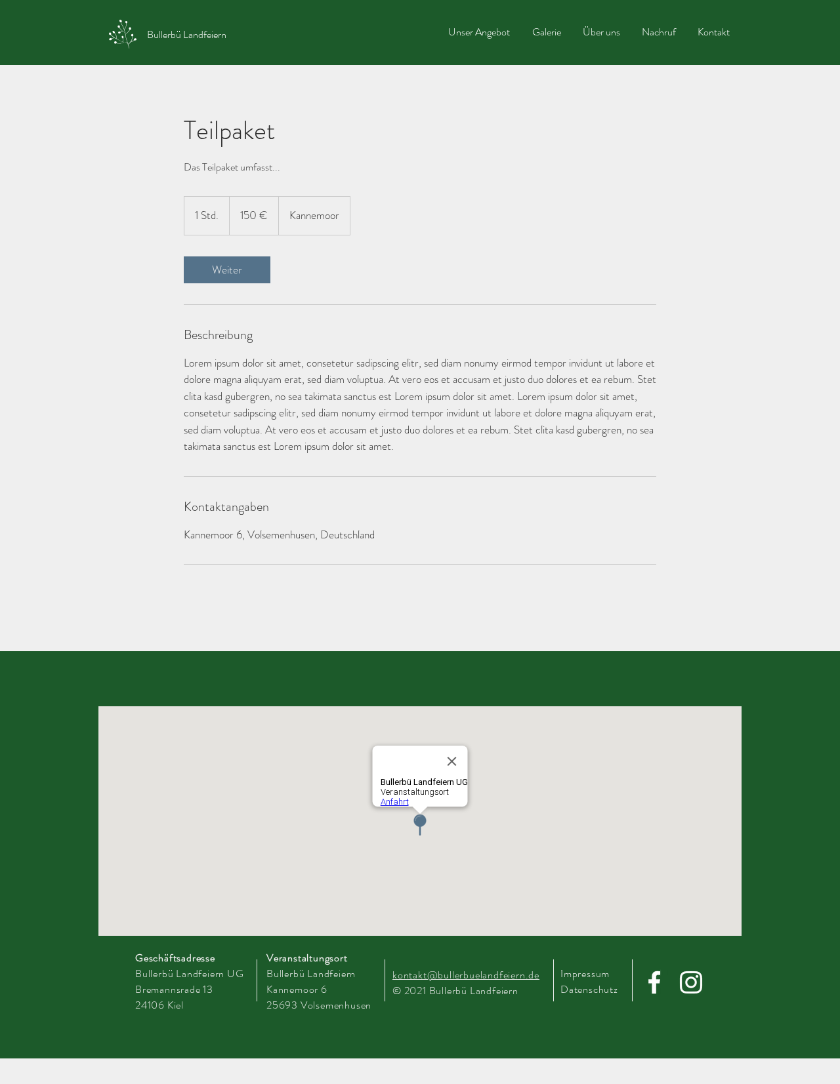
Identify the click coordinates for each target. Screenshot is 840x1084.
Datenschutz (589, 989)
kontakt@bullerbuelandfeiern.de (465, 974)
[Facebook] (654, 982)
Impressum (585, 973)
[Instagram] (691, 982)
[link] (227, 269)
